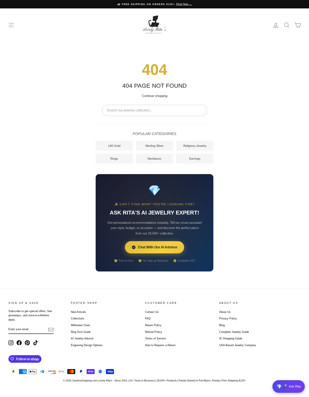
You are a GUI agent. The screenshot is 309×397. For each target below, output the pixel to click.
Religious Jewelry (194, 145)
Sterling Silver (154, 145)
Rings (114, 158)
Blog (222, 325)
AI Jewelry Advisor (82, 338)
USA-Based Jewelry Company (237, 345)
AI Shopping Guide (230, 338)
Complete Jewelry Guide (234, 331)
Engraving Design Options (87, 345)
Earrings (194, 158)
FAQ (148, 318)
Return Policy (153, 325)
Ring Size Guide (81, 331)
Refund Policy (153, 331)
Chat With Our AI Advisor (157, 247)
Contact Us (152, 312)
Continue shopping (154, 96)
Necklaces (154, 158)
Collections (77, 318)
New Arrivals (78, 312)
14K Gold (114, 145)
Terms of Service (155, 338)
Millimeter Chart (80, 325)
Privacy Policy (228, 318)
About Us (225, 312)
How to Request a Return (160, 345)
